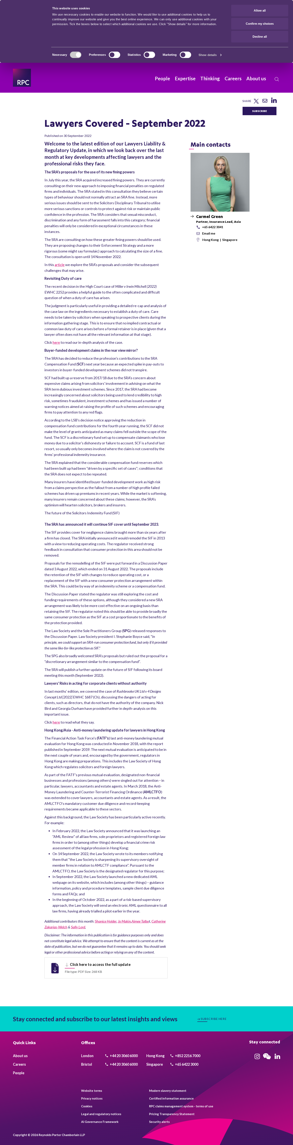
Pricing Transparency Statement (172, 1114)
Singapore (229, 240)
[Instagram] (257, 1058)
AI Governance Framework (99, 1121)
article (60, 264)
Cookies (86, 1106)
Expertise (185, 78)
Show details (208, 55)
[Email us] (264, 102)
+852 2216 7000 (187, 1056)
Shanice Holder (105, 921)
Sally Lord (78, 927)
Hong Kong (210, 240)
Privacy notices (91, 1098)
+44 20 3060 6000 (123, 1056)
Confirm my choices (260, 23)
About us (256, 78)
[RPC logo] (22, 78)
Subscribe (259, 111)
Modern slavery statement (167, 1090)
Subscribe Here (214, 1018)
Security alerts (159, 1121)
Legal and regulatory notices (101, 1114)
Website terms (91, 1090)
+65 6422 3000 (186, 1064)
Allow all (260, 10)
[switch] (114, 55)
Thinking (210, 78)
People (162, 78)
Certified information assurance (171, 1098)
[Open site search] (277, 79)
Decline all (260, 36)
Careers (233, 78)
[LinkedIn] (273, 103)
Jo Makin (124, 921)
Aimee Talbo (140, 921)
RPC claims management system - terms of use (181, 1106)
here (56, 342)
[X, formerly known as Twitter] (256, 102)
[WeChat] (267, 1060)
